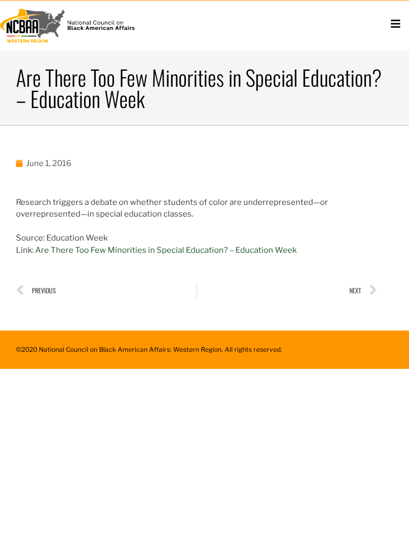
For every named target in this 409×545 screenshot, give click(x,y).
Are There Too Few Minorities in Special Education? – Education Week (166, 250)
